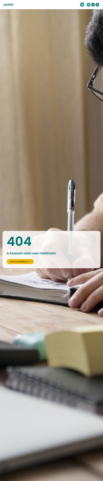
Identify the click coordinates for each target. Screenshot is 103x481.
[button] (82, 5)
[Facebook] (88, 5)
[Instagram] (93, 5)
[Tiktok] (97, 5)
